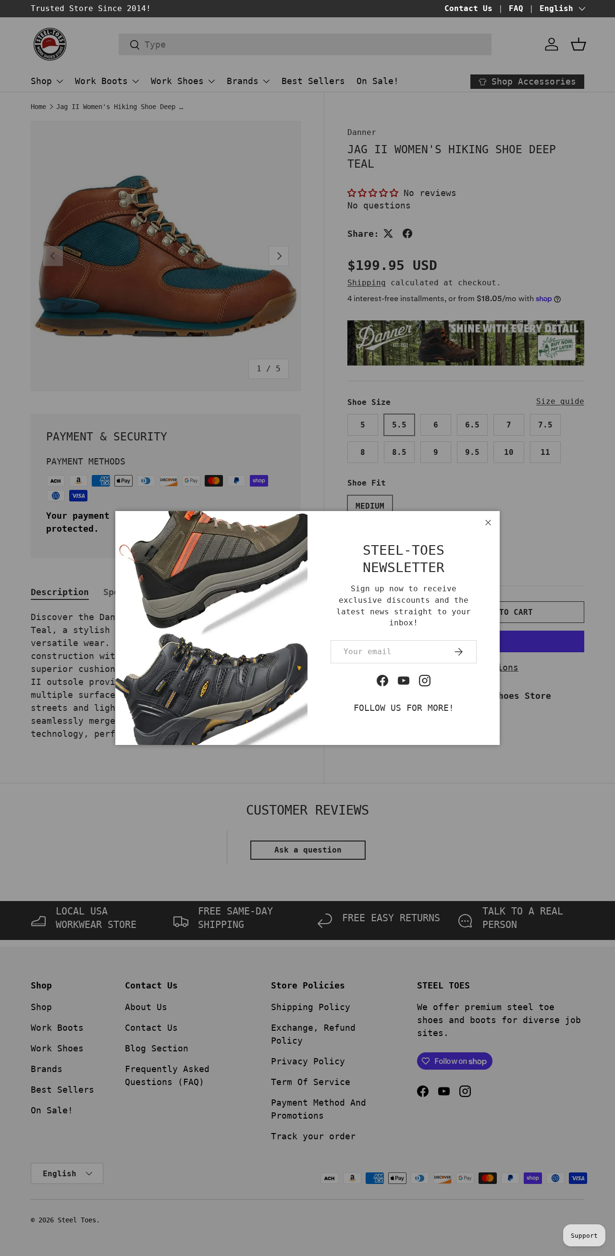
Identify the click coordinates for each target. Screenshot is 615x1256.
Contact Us (468, 8)
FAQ (516, 8)
